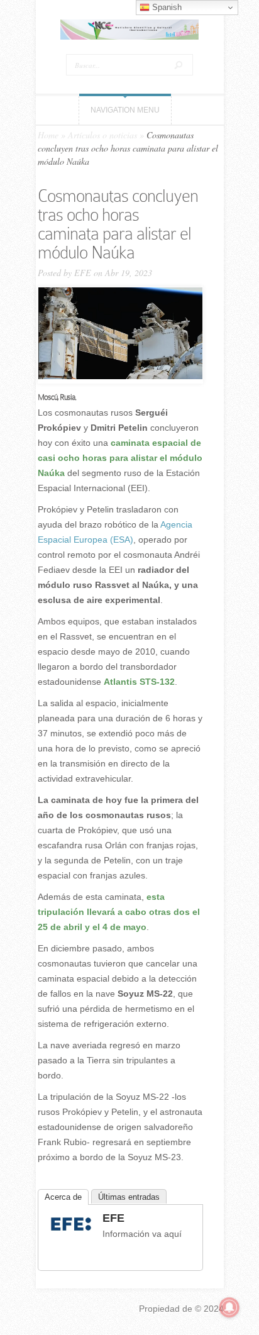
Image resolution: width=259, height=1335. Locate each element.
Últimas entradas (129, 1197)
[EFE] (71, 1232)
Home (48, 135)
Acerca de (63, 1197)
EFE (82, 273)
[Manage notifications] (229, 1307)
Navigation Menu (125, 110)
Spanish (166, 7)
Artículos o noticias (102, 135)
